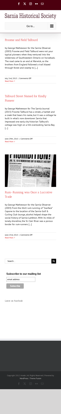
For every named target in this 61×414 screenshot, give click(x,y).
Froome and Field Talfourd (21, 40)
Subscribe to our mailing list (23, 273)
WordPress (24, 378)
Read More (9, 81)
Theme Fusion (35, 378)
